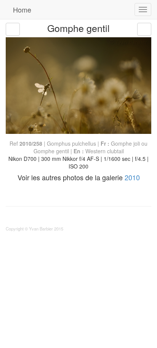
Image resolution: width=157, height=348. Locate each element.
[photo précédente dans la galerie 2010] (13, 29)
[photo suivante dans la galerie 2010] (144, 29)
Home (21, 9)
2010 (132, 177)
